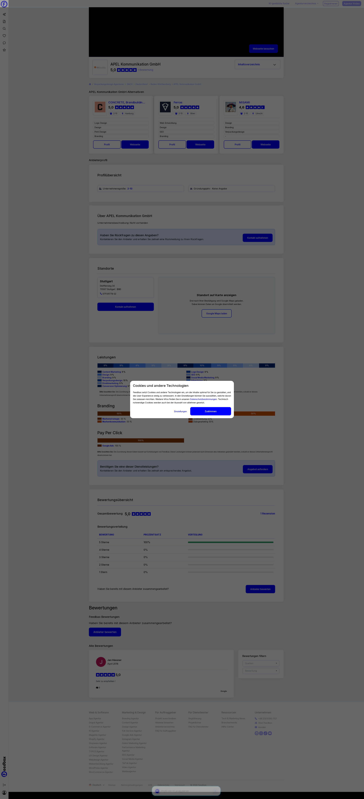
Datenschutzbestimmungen (203, 399)
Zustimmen (211, 411)
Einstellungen (180, 411)
